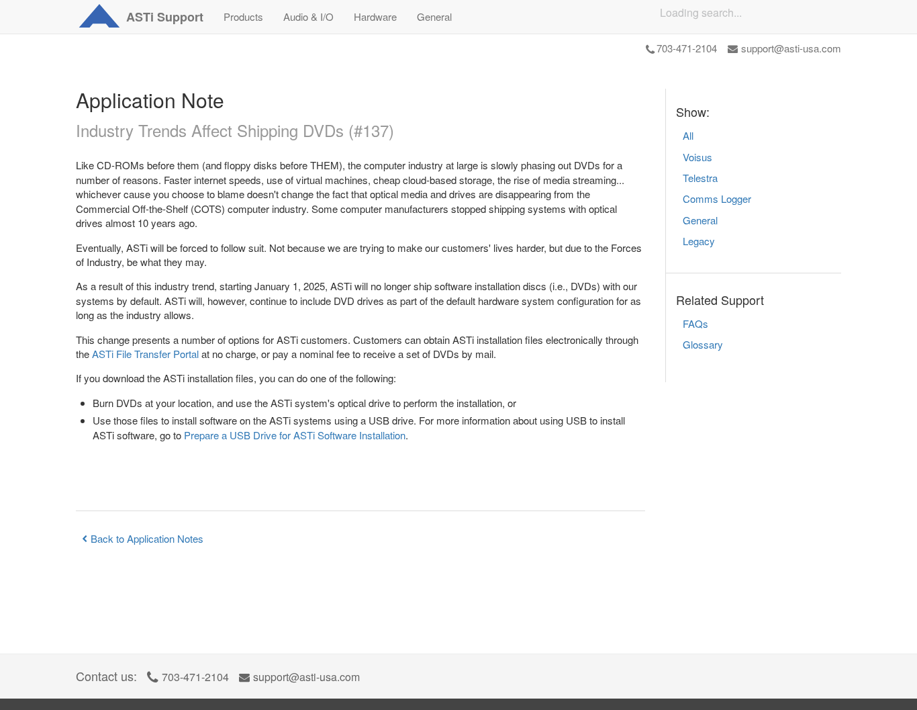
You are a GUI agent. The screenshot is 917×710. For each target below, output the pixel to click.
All (688, 135)
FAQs (695, 323)
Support (164, 17)
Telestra (700, 178)
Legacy (699, 241)
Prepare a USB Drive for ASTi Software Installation (294, 435)
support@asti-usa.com (791, 48)
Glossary (703, 344)
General (700, 220)
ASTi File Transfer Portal (145, 354)
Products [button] (243, 16)
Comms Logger (717, 198)
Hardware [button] (375, 16)
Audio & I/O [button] (308, 16)
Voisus (697, 157)
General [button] (434, 16)
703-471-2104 (687, 48)
